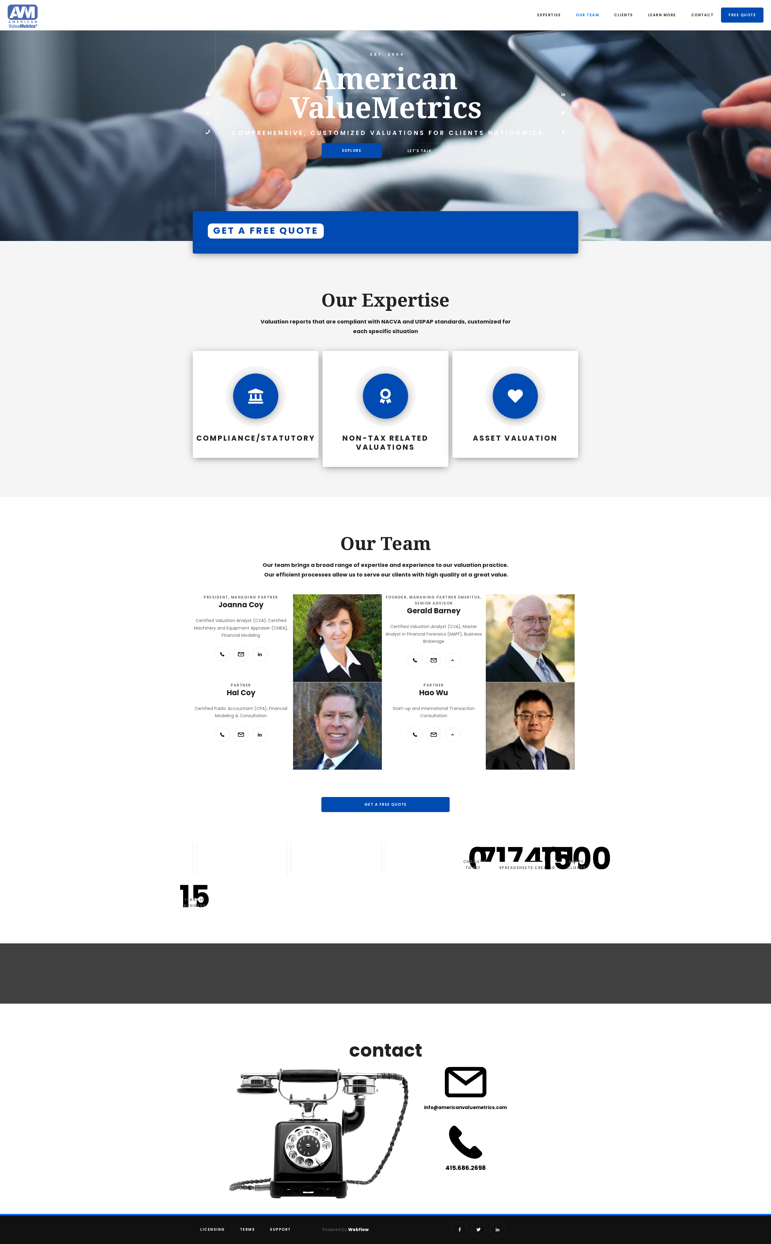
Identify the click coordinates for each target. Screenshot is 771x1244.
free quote (742, 14)
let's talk (419, 150)
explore (352, 150)
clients (623, 14)
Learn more (662, 14)
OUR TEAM (587, 14)
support (280, 1229)
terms (247, 1229)
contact (702, 14)
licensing (212, 1229)
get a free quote (385, 804)
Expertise (549, 14)
